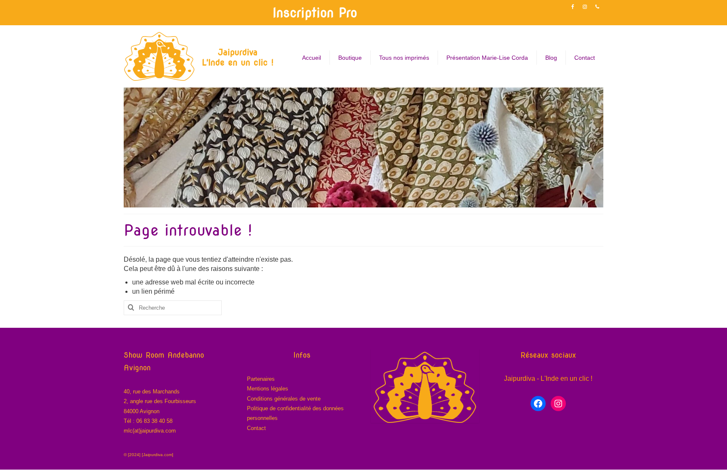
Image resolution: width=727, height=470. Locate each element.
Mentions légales (267, 388)
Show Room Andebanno (164, 355)
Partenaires (261, 379)
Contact (256, 428)
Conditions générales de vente (284, 399)
